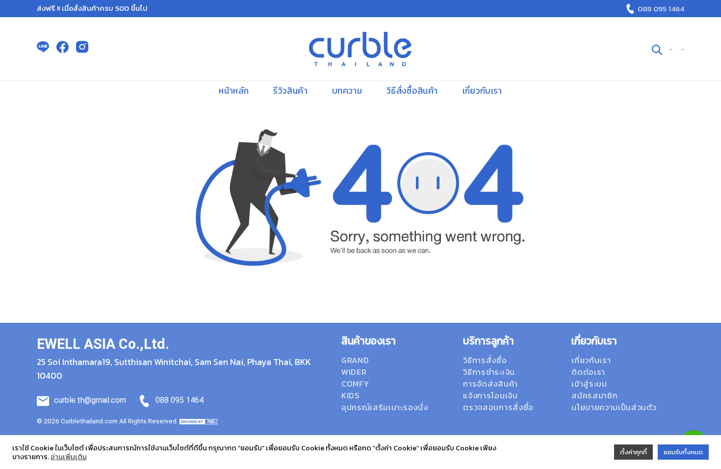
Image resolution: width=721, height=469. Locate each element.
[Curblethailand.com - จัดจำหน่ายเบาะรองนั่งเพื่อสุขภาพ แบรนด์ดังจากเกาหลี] (360, 49)
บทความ (347, 90)
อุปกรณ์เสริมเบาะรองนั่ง (384, 407)
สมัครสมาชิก (594, 395)
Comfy (355, 384)
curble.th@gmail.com (90, 400)
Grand (355, 360)
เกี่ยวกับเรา (482, 90)
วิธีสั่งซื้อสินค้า (412, 90)
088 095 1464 (661, 8)
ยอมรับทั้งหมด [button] (683, 452)
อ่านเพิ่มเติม (69, 456)
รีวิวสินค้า (290, 90)
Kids (350, 395)
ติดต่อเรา (588, 372)
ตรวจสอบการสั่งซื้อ (498, 407)
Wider (353, 372)
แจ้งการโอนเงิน (490, 395)
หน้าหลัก (234, 90)
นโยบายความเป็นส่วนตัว (613, 407)
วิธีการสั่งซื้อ (485, 360)
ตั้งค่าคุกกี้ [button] (633, 452)
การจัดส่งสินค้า (490, 384)
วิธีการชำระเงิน (489, 372)
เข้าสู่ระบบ (589, 384)
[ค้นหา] (657, 49)
